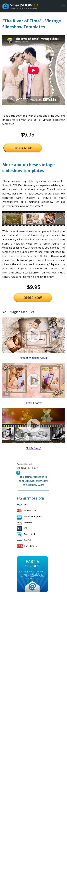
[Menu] (63, 6)
